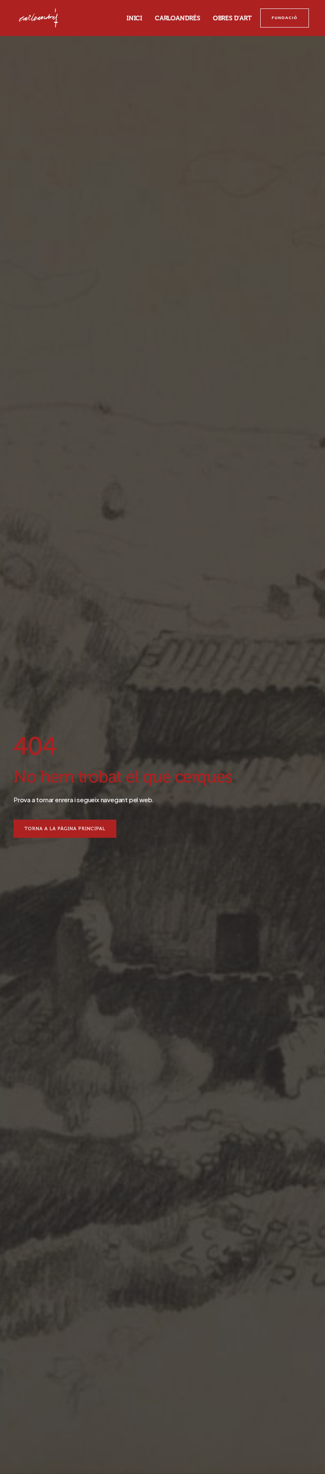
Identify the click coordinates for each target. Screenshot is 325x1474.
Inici (134, 18)
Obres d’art (232, 18)
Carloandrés (177, 18)
